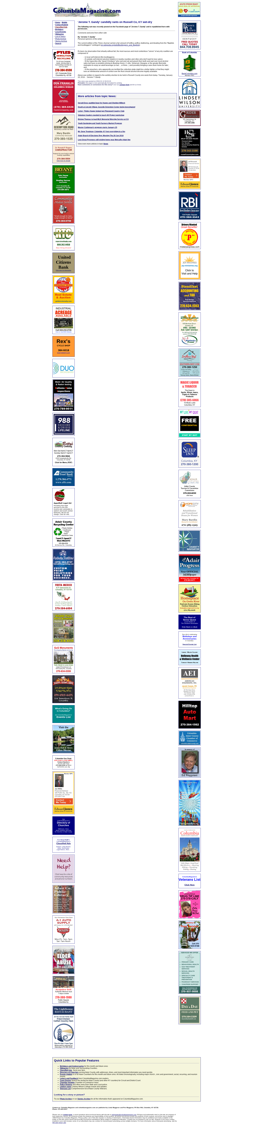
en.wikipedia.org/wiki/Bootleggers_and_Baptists (120, 45)
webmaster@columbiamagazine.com (124, 1114)
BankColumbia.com (189, 74)
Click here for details (63, 160)
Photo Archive (60, 39)
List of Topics (60, 36)
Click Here (189, 885)
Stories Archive (61, 41)
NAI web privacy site (59, 1122)
